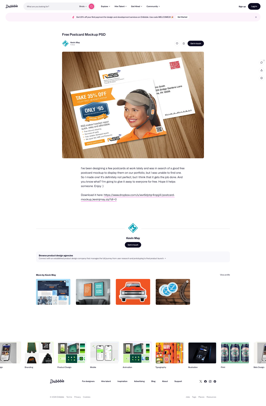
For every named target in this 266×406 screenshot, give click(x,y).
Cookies (86, 397)
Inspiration (122, 381)
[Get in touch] (54, 299)
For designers (88, 381)
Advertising (139, 381)
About (165, 381)
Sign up (242, 6)
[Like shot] (177, 43)
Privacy (77, 397)
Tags (194, 397)
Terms (69, 397)
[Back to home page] (12, 6)
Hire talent (106, 381)
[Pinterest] (215, 381)
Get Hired (135, 6)
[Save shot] (183, 43)
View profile (225, 275)
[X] (201, 381)
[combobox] (51, 6)
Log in (254, 6)
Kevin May (75, 42)
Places (201, 397)
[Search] (91, 6)
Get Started (182, 17)
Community (152, 6)
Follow (72, 45)
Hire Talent (120, 6)
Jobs (188, 397)
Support (178, 381)
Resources (211, 397)
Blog (153, 381)
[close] (256, 17)
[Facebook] (205, 381)
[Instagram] (210, 381)
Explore (104, 6)
